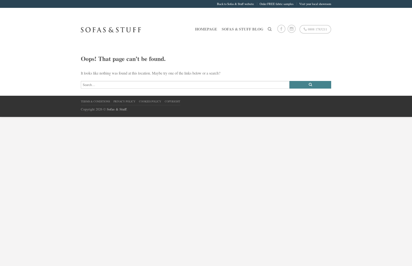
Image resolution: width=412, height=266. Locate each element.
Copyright (172, 101)
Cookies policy (150, 101)
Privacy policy (124, 101)
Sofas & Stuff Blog (242, 29)
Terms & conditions (95, 101)
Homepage (206, 29)
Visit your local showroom (315, 4)
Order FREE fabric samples (277, 4)
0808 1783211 (317, 29)
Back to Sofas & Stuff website (235, 4)
